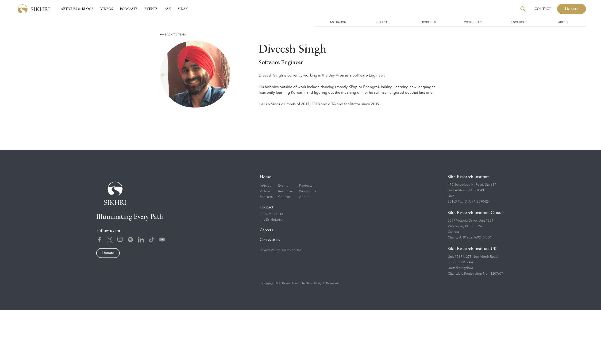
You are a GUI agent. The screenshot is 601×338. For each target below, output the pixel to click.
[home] (34, 9)
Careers (266, 230)
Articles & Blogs (77, 9)
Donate (571, 9)
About (563, 22)
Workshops (473, 22)
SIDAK (183, 9)
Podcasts (128, 9)
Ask (168, 9)
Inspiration (337, 22)
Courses (382, 22)
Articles (265, 185)
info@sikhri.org (271, 219)
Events (151, 9)
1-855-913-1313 (271, 214)
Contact (543, 9)
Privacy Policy (270, 250)
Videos (106, 9)
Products (428, 22)
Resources (518, 22)
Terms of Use (291, 250)
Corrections (270, 240)
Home (265, 177)
